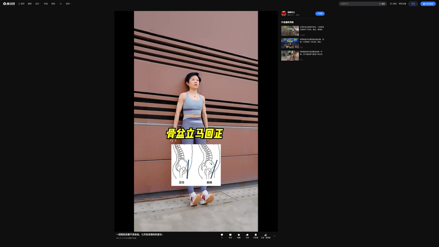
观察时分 (291, 12)
